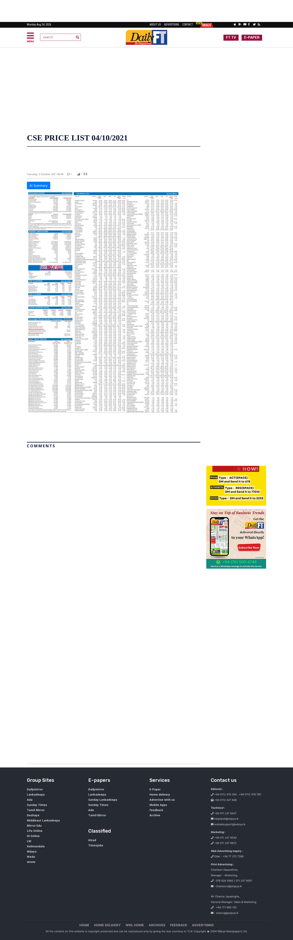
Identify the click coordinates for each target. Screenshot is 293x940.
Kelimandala (36, 846)
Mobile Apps (158, 805)
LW (29, 841)
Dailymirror (35, 789)
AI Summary (38, 185)
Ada (29, 800)
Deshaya (33, 815)
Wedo (31, 857)
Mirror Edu (34, 825)
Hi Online (33, 836)
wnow (31, 862)
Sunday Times (37, 805)
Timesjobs (95, 845)
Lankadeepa (36, 794)
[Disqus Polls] (113, 499)
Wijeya (31, 851)
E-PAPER (252, 37)
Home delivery (159, 794)
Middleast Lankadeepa (43, 820)
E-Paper (155, 789)
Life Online (34, 831)
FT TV (231, 37)
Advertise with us (162, 800)
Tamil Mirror (36, 810)
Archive (154, 815)
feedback (156, 810)
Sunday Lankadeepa (102, 800)
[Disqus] (113, 604)
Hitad (92, 840)
